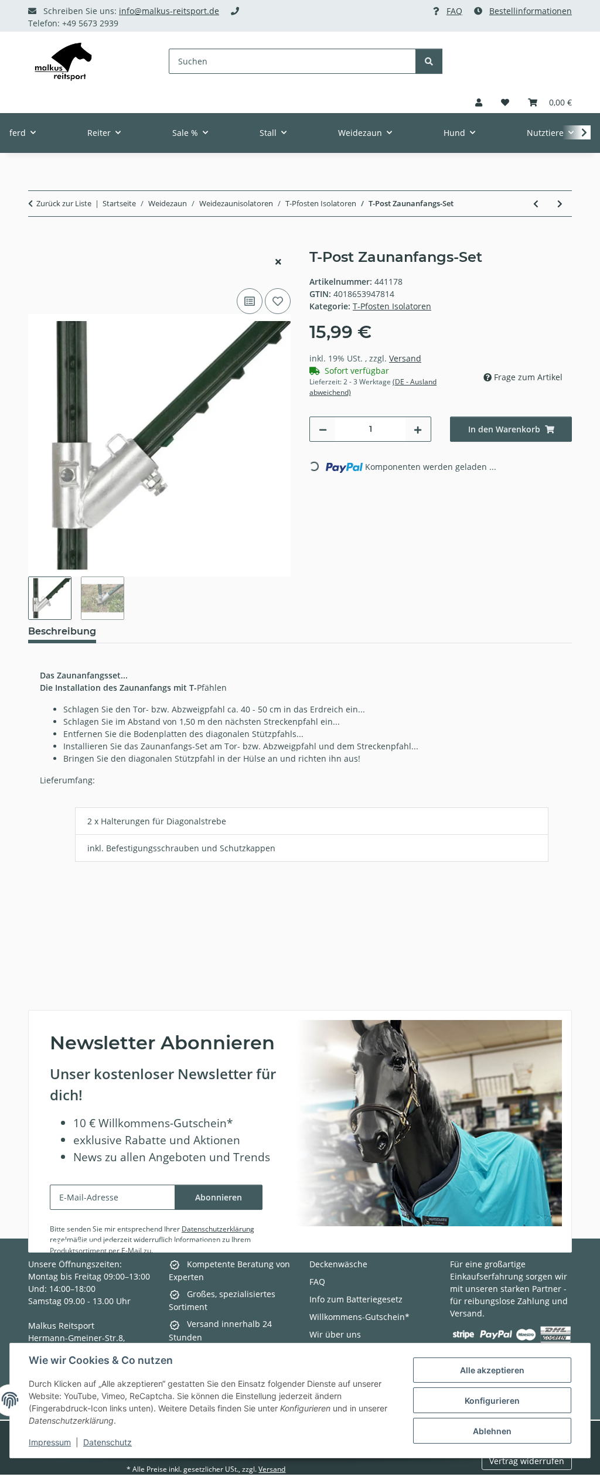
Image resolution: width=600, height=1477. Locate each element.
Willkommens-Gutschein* (359, 1316)
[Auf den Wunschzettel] (278, 301)
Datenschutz (107, 1442)
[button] (479, 102)
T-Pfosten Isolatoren (392, 306)
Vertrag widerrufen (526, 1460)
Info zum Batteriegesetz (356, 1299)
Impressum (50, 1442)
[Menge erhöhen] (418, 429)
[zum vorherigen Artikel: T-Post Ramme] (536, 203)
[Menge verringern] (323, 429)
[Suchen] (428, 61)
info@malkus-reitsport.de (169, 10)
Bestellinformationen (530, 10)
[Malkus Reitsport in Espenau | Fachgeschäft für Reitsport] (63, 61)
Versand (405, 358)
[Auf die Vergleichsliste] (249, 301)
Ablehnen (492, 1431)
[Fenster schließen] (278, 261)
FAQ (454, 10)
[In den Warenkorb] (37, 242)
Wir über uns (335, 1334)
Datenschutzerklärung (218, 1229)
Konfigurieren (492, 1401)
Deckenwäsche (338, 1264)
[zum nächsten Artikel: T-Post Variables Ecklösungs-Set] (560, 203)
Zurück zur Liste (63, 203)
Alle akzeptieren (492, 1370)
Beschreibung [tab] (62, 631)
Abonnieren (218, 1197)
